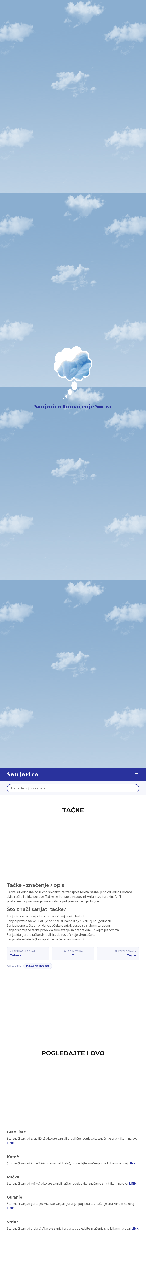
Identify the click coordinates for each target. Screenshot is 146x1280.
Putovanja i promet (37, 966)
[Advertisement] (73, 843)
